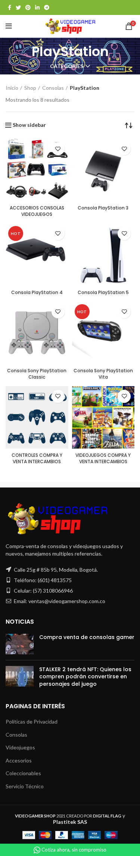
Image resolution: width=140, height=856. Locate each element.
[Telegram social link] (47, 7)
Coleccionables (23, 773)
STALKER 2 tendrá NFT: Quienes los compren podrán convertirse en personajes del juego (85, 677)
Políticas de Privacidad (31, 721)
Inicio (12, 88)
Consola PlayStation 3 (103, 208)
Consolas (53, 88)
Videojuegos (20, 747)
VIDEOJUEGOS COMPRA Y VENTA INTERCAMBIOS (103, 458)
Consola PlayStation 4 (37, 292)
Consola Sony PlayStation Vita (103, 373)
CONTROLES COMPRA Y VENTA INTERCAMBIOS (37, 458)
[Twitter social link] (18, 7)
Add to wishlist (58, 148)
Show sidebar (29, 125)
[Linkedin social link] (37, 7)
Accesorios (19, 760)
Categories (66, 66)
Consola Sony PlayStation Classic (36, 373)
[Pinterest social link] (28, 7)
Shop (30, 88)
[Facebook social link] (9, 7)
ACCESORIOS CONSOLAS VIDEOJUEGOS (37, 211)
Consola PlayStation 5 (103, 292)
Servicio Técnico (25, 786)
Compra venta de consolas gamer (86, 637)
